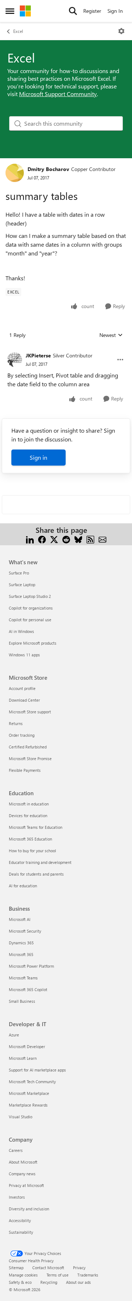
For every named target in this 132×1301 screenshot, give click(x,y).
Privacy (79, 1267)
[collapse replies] (66, 349)
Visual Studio (20, 1116)
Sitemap (16, 1267)
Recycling (48, 1282)
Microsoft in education (29, 804)
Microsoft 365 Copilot (28, 989)
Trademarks (87, 1275)
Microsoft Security (25, 931)
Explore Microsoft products (32, 643)
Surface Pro (19, 573)
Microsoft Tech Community (32, 1081)
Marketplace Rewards (28, 1105)
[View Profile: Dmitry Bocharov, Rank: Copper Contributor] (15, 173)
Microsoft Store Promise (30, 758)
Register (92, 10)
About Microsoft (23, 1162)
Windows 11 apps (24, 654)
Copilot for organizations (31, 608)
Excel (18, 31)
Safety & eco (20, 1282)
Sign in (38, 457)
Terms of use (58, 1275)
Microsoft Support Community (58, 94)
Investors (17, 1197)
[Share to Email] (102, 539)
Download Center (24, 700)
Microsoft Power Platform (31, 966)
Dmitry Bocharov (48, 169)
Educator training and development (40, 862)
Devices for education (28, 815)
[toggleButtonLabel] (121, 31)
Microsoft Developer (27, 1046)
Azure (14, 1035)
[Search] (73, 11)
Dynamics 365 (21, 942)
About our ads (78, 1282)
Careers (16, 1150)
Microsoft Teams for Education (35, 827)
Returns (16, 723)
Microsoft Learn (23, 1058)
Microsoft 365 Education (30, 839)
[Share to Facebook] (42, 539)
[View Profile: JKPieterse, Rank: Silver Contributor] (14, 359)
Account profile (22, 688)
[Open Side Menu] (10, 10)
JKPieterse (38, 355)
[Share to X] (54, 539)
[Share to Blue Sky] (78, 539)
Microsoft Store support (30, 711)
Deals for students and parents (36, 874)
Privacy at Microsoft (26, 1185)
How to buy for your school (32, 850)
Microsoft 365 (21, 954)
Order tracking (21, 735)
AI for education (23, 885)
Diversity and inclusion (29, 1208)
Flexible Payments (25, 770)
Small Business (22, 1001)
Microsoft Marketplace (29, 1093)
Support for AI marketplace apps (37, 1070)
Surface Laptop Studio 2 (30, 596)
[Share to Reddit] (66, 539)
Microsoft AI (19, 919)
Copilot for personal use (30, 619)
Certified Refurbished (28, 747)
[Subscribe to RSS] (90, 539)
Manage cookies (23, 1275)
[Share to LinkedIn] (30, 539)
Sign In (115, 10)
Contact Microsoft (48, 1267)
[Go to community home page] (25, 10)
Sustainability (21, 1232)
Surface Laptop (22, 584)
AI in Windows (21, 631)
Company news (22, 1173)
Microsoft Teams (23, 978)
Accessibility (20, 1220)
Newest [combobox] (111, 335)
